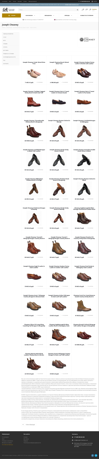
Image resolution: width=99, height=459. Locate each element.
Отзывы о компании (7, 440)
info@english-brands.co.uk (72, 4)
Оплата (25, 437)
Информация (5, 434)
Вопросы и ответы (7, 442)
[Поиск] (77, 9)
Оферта (26, 440)
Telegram (96, 455)
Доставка (26, 439)
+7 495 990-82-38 (79, 437)
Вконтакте (92, 455)
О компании (5, 437)
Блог (3, 439)
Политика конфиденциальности (32, 442)
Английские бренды (7, 444)
